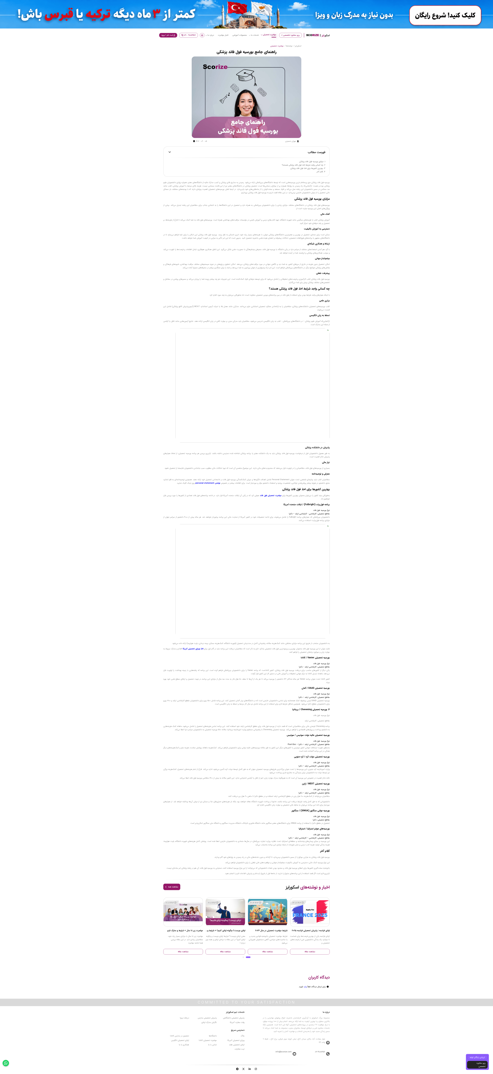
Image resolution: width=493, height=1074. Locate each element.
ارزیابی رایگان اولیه (477, 1057)
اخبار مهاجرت (223, 35)
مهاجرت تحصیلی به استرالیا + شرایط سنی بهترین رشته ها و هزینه (183, 930)
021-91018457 (320, 1051)
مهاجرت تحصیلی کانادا (208, 1040)
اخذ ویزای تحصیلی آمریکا (193, 648)
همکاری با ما (184, 1044)
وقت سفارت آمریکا (237, 1022)
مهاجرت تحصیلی (269, 34)
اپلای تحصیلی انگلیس (180, 1040)
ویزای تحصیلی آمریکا (235, 1040)
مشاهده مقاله (310, 951)
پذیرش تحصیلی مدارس (207, 1017)
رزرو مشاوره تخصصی (291, 35)
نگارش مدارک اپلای (209, 1022)
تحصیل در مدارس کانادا (179, 1035)
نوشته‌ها (289, 45)
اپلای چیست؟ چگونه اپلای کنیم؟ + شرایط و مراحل (267, 930)
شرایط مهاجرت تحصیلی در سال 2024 (313, 930)
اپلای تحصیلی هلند (236, 1044)
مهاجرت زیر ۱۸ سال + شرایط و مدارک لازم (227, 930)
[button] (249, 957)
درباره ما (210, 35)
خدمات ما (255, 35)
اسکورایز (298, 45)
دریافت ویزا (184, 1017)
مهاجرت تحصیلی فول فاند (270, 495)
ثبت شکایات (239, 1049)
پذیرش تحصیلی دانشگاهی (233, 1017)
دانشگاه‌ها (213, 1035)
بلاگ (242, 1035)
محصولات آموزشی (239, 35)
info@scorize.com (284, 1051)
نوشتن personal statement (207, 483)
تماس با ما (212, 1044)
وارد (305, 986)
